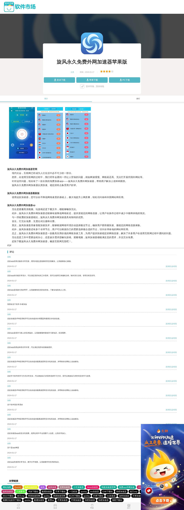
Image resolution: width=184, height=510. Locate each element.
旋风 (43, 487)
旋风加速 (52, 487)
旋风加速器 (8, 491)
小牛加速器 (78, 487)
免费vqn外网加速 (127, 487)
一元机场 (73, 491)
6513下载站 (8, 496)
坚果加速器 (65, 487)
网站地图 (7, 487)
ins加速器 (94, 491)
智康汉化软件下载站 (12, 500)
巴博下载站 (98, 496)
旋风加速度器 (31, 487)
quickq (84, 491)
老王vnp (133, 491)
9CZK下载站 (74, 496)
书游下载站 (33, 491)
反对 (173, 266)
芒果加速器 (138, 496)
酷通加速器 (47, 491)
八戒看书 (21, 491)
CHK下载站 (107, 491)
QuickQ (18, 487)
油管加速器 (124, 496)
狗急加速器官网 (108, 487)
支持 (167, 266)
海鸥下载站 (117, 500)
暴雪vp (51, 500)
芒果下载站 (60, 491)
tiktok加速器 (92, 487)
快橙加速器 (121, 491)
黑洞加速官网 (34, 496)
